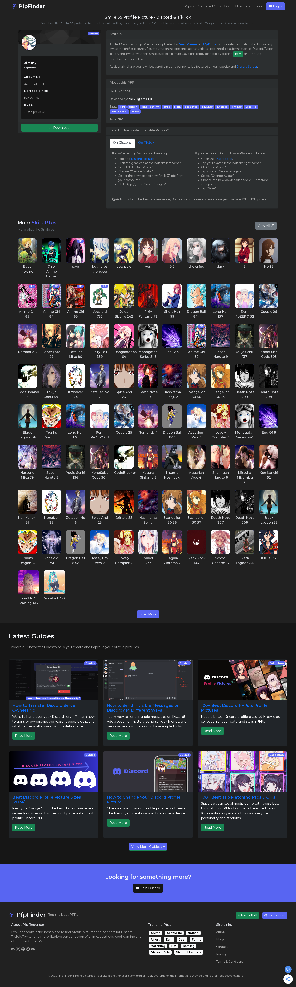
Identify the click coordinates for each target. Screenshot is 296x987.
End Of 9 (172, 352)
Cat (174, 946)
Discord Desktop (143, 159)
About (220, 932)
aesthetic (107, 936)
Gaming (188, 946)
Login (277, 6)
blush (177, 107)
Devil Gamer (188, 44)
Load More (148, 614)
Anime (155, 933)
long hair (236, 107)
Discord (127, 932)
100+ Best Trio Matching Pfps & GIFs (238, 797)
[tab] (122, 143)
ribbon (133, 107)
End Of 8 (269, 432)
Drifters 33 (123, 518)
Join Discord (150, 888)
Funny (196, 939)
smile (167, 107)
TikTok (16, 936)
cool (118, 936)
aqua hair (207, 107)
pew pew (123, 266)
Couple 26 (269, 312)
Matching (158, 946)
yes (148, 266)
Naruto (193, 933)
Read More (24, 736)
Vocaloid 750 (54, 598)
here (238, 54)
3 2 (172, 266)
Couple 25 (124, 432)
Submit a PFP (247, 915)
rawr (75, 266)
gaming (129, 936)
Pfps (188, 6)
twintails (222, 107)
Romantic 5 (27, 352)
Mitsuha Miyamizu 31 (245, 477)
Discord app (223, 159)
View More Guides (146, 847)
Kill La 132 (269, 558)
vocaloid (251, 107)
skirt (122, 107)
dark (220, 266)
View (27, 250)
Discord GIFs (160, 952)
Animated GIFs (209, 6)
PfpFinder (31, 6)
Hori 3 (269, 266)
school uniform (150, 107)
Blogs (220, 939)
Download (61, 128)
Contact (222, 947)
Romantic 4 (148, 432)
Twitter (27, 936)
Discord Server (247, 66)
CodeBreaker (125, 473)
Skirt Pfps (44, 222)
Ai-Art (155, 939)
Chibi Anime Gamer (51, 271)
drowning (196, 266)
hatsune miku (119, 111)
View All (264, 226)
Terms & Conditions (229, 961)
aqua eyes (191, 107)
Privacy (221, 954)
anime (135, 111)
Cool (181, 939)
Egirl (169, 939)
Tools (258, 6)
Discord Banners (237, 6)
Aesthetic (174, 933)
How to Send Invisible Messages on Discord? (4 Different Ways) (143, 708)
